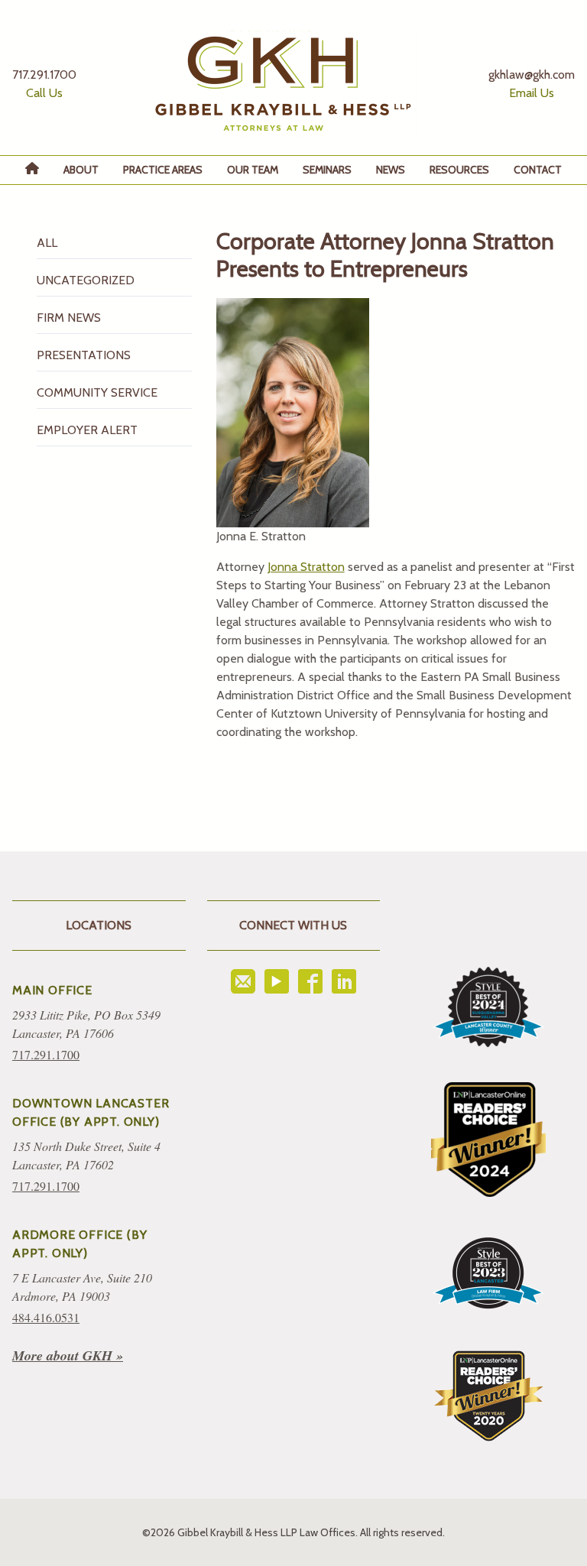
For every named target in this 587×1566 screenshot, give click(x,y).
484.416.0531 (45, 1317)
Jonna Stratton (306, 566)
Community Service (97, 392)
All (47, 242)
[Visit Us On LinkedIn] (344, 981)
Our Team (252, 170)
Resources (459, 170)
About (81, 170)
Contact (538, 170)
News (390, 170)
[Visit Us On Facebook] (310, 981)
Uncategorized (86, 280)
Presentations (84, 355)
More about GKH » (67, 1355)
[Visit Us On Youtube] (276, 981)
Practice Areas (163, 170)
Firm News (69, 317)
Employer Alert (87, 430)
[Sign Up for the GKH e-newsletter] (243, 981)
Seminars (327, 170)
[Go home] (283, 84)
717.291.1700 (45, 1054)
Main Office (52, 990)
